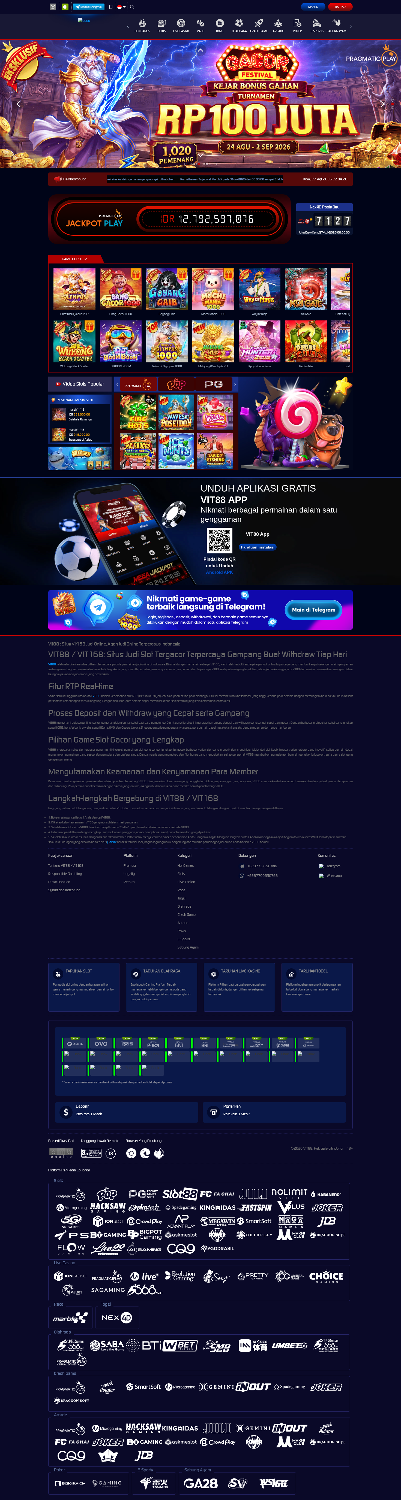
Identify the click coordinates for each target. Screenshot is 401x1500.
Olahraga (239, 31)
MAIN (78, 289)
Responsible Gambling (65, 873)
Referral (129, 882)
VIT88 (52, 664)
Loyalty (129, 873)
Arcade (278, 31)
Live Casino (181, 31)
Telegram (333, 866)
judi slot (111, 842)
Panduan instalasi (257, 547)
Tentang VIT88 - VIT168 (65, 865)
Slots (162, 31)
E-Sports (317, 31)
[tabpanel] (200, 104)
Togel (220, 31)
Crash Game (259, 31)
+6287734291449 (262, 866)
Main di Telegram (91, 7)
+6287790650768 (262, 875)
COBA (141, 406)
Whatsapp (334, 875)
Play (113, 224)
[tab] (138, 384)
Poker (297, 31)
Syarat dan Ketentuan (64, 890)
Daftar (340, 7)
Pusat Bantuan (59, 882)
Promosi (130, 865)
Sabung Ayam (336, 31)
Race (200, 31)
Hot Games (142, 31)
